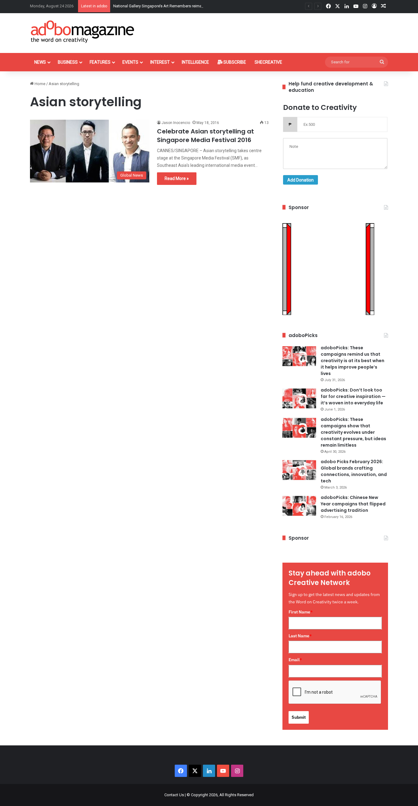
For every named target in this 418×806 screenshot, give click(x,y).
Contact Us (174, 795)
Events (130, 62)
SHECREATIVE (268, 62)
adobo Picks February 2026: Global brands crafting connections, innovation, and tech (354, 471)
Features (100, 62)
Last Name (300, 636)
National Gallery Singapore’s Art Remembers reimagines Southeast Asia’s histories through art (195, 6)
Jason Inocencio (176, 123)
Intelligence (195, 62)
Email (295, 659)
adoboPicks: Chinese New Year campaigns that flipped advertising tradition (353, 503)
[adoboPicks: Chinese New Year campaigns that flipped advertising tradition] (299, 505)
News (40, 62)
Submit (299, 717)
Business (68, 62)
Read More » (177, 178)
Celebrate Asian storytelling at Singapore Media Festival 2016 (205, 135)
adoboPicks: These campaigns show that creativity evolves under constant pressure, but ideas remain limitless (353, 432)
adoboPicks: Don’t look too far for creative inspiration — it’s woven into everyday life (353, 396)
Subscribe (234, 62)
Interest (160, 62)
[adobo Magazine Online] (83, 31)
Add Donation (300, 180)
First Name (301, 612)
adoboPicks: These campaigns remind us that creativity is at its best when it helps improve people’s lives (352, 361)
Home (39, 83)
